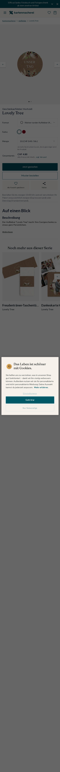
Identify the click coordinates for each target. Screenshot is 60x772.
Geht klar (30, 400)
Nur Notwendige (30, 408)
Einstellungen (30, 393)
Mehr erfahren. (41, 387)
